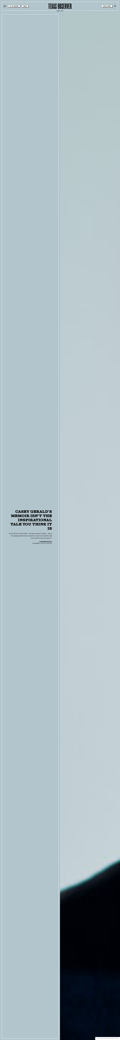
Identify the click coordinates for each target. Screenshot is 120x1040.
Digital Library (107, 6)
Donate (25, 6)
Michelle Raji (46, 541)
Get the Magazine (14, 6)
